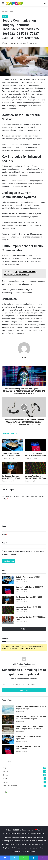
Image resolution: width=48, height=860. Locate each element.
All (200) (24, 629)
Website (5, 543)
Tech (5, 778)
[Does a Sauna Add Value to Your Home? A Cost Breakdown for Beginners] (8, 719)
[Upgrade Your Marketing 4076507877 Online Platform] (35, 445)
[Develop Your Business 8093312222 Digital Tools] (12, 468)
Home (6, 12)
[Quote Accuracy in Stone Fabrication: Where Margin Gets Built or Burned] (8, 729)
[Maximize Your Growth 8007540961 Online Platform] (35, 468)
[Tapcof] (14, 3)
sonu (6, 43)
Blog (4, 768)
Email (4, 534)
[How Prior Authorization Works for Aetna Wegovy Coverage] (8, 709)
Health (5, 782)
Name (4, 526)
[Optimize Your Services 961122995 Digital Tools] (12, 445)
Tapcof (11, 12)
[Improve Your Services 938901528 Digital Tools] (8, 620)
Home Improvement (10, 786)
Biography (6, 775)
